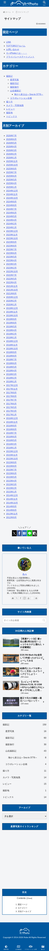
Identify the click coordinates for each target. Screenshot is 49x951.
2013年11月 (12, 514)
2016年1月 (11, 448)
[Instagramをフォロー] (24, 598)
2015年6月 (11, 473)
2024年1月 (11, 227)
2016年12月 (12, 418)
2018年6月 (11, 363)
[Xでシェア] (14, 533)
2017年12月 (12, 385)
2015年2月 (11, 488)
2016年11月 (12, 422)
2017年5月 (11, 407)
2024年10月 (12, 198)
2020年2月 (11, 301)
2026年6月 (11, 139)
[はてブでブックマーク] (24, 533)
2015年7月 (11, 470)
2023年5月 (11, 257)
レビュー (10, 109)
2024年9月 (11, 202)
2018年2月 (11, 378)
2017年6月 (11, 404)
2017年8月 (11, 396)
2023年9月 (11, 242)
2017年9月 (11, 393)
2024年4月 (11, 220)
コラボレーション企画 (21, 98)
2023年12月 (12, 231)
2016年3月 (11, 444)
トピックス (11, 116)
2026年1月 (11, 158)
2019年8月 (11, 323)
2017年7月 (11, 400)
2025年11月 (12, 161)
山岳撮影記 (15, 91)
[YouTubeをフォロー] (28, 598)
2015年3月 (11, 484)
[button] (34, 533)
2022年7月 (11, 275)
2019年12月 (12, 308)
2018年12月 (12, 341)
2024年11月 (12, 194)
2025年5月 (11, 180)
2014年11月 (12, 499)
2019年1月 (11, 337)
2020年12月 (12, 297)
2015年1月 (11, 492)
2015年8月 (11, 466)
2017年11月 (12, 389)
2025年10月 (12, 165)
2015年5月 (11, 477)
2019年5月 (11, 326)
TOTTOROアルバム (15, 46)
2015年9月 (11, 462)
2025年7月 (11, 172)
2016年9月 (11, 426)
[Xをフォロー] (17, 598)
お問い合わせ (12, 49)
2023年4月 (11, 260)
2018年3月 (11, 374)
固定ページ (22, 904)
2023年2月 (11, 268)
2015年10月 (12, 459)
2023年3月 (11, 264)
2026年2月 (11, 154)
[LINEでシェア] (29, 533)
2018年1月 (11, 381)
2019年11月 (12, 312)
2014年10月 (12, 503)
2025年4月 (11, 183)
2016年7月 (11, 433)
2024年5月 (11, 216)
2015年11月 (12, 455)
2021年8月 (11, 293)
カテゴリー (22, 908)
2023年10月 (12, 238)
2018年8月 (11, 356)
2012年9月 (11, 517)
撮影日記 (14, 83)
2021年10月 (12, 290)
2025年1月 (11, 187)
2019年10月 (12, 315)
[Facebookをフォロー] (20, 598)
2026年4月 (11, 146)
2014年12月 (12, 495)
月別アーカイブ (24, 911)
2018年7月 (11, 359)
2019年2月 (11, 334)
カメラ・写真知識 (15, 105)
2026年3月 (11, 150)
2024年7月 (11, 209)
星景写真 (14, 80)
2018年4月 (11, 370)
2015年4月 (11, 481)
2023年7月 (11, 249)
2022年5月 (11, 279)
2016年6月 (11, 437)
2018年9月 (11, 352)
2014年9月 (11, 506)
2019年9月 (11, 319)
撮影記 (9, 76)
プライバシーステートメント (20, 57)
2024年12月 (12, 191)
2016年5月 (11, 440)
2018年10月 (12, 348)
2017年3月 (11, 411)
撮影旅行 (14, 87)
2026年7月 (11, 136)
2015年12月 (12, 451)
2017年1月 (11, 415)
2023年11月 (12, 235)
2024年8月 (11, 205)
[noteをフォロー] (32, 598)
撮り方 (9, 102)
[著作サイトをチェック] (13, 598)
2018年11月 (12, 345)
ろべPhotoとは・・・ (16, 53)
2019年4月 (11, 330)
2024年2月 (11, 224)
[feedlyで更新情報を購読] (36, 598)
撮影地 (9, 113)
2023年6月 (11, 253)
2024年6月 (11, 213)
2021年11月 (12, 286)
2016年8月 (11, 429)
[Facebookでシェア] (19, 533)
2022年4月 (11, 282)
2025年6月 (11, 176)
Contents (21, 898)
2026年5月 (11, 143)
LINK (8, 42)
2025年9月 (11, 169)
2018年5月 (11, 367)
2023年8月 (11, 246)
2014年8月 (11, 510)
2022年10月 (12, 271)
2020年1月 (11, 304)
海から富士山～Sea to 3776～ (28, 94)
